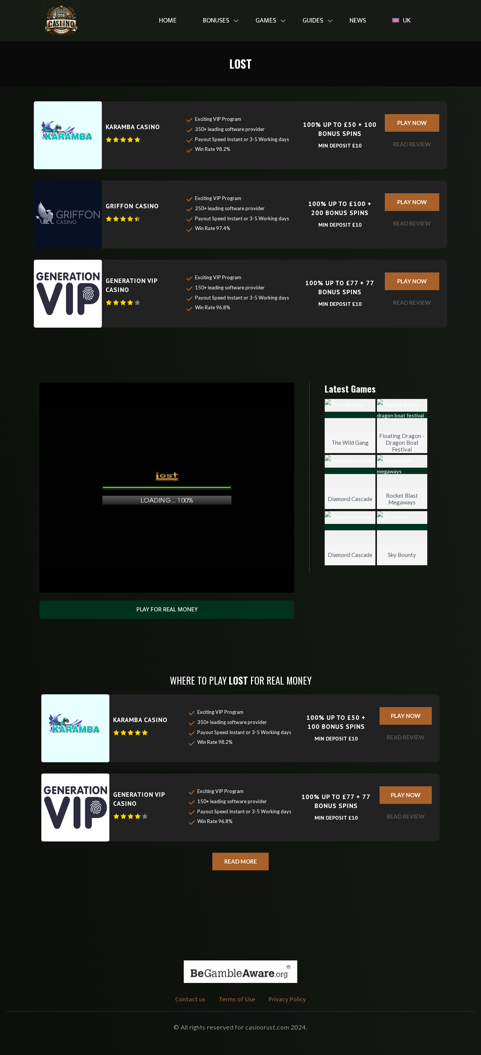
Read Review (412, 144)
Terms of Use (237, 999)
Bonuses (216, 20)
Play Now (412, 122)
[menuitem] (168, 21)
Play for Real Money (167, 609)
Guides (313, 20)
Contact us (190, 999)
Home (168, 20)
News (357, 20)
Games (266, 20)
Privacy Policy (287, 999)
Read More (240, 861)
